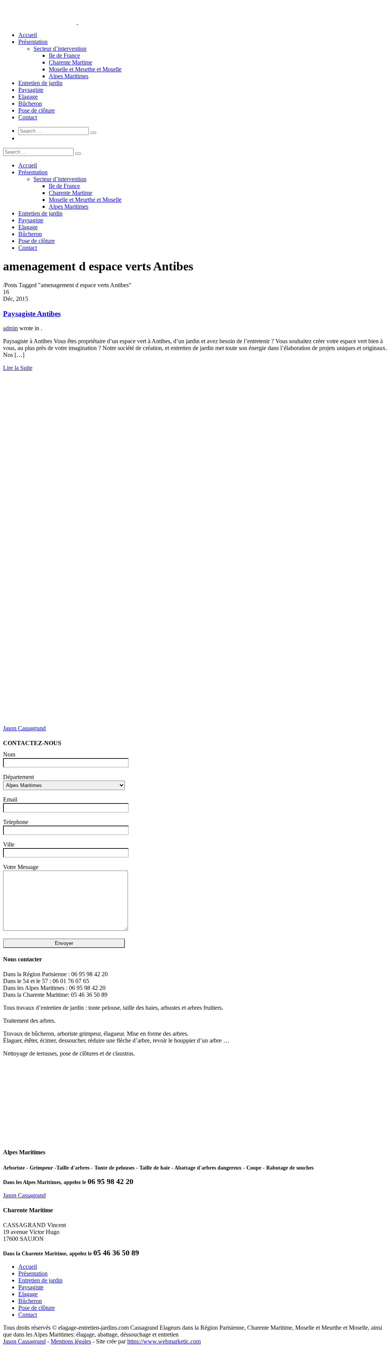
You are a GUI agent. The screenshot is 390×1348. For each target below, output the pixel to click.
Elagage (28, 96)
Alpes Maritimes (68, 76)
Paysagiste (30, 90)
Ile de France (64, 55)
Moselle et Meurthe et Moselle (85, 69)
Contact (27, 117)
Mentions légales (71, 1341)
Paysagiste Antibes (32, 314)
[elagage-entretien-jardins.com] (77, 22)
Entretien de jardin (40, 83)
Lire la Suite (17, 368)
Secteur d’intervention (60, 48)
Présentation (33, 42)
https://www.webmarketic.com (164, 1341)
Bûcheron (30, 103)
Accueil (27, 35)
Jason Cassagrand (24, 728)
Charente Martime (70, 62)
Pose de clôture (36, 110)
